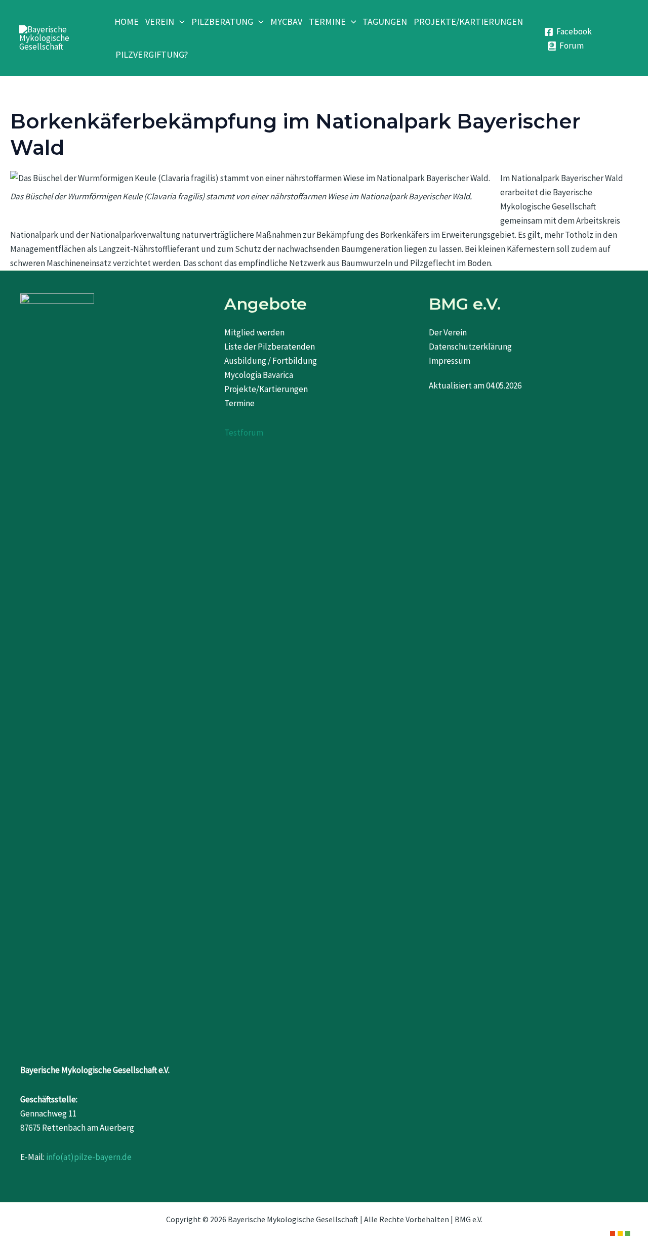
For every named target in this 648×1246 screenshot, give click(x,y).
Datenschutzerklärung (470, 346)
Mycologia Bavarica (258, 374)
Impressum (449, 360)
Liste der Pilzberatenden (269, 346)
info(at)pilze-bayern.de (89, 1157)
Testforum (243, 432)
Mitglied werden (254, 332)
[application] (179, 21)
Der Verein (448, 332)
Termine (239, 403)
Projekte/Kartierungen (266, 389)
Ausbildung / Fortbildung (270, 360)
